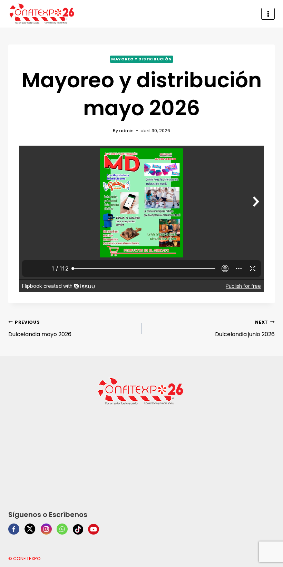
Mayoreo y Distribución (141, 59)
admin (126, 131)
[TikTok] (78, 529)
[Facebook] (13, 529)
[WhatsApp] (62, 529)
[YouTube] (93, 529)
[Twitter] (30, 529)
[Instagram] (46, 529)
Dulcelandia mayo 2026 (39, 329)
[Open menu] (268, 13)
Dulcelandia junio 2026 (245, 329)
